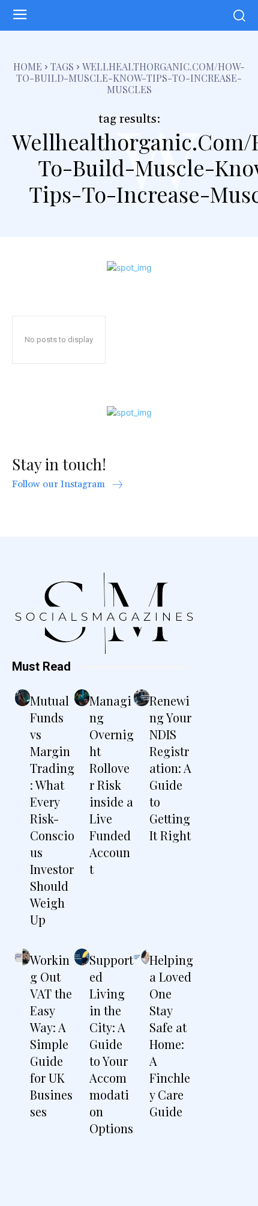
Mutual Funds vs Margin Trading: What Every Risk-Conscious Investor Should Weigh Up (52, 810)
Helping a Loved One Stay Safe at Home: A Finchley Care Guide (171, 1035)
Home (27, 66)
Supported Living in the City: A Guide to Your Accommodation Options (111, 1044)
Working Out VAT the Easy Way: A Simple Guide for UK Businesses (51, 1035)
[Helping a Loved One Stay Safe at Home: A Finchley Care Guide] (141, 957)
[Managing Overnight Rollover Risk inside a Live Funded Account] (81, 697)
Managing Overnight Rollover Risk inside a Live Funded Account (111, 784)
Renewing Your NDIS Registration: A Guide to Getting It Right (170, 767)
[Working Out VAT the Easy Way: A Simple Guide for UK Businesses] (22, 957)
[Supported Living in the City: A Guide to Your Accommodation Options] (81, 957)
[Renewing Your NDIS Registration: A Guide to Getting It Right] (141, 697)
